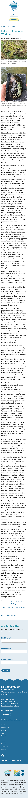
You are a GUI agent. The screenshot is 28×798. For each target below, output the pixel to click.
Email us (6, 714)
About (8, 26)
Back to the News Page (9, 615)
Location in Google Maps (10, 706)
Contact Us (4, 746)
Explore (3, 730)
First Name (6, 638)
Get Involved (5, 728)
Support (3, 736)
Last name (6, 649)
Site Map (4, 744)
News (13, 26)
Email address (7, 659)
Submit (5, 670)
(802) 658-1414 (11, 710)
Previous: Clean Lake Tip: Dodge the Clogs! (14, 603)
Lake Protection (6, 725)
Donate (14, 20)
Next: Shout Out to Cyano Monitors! (14, 608)
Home (3, 26)
